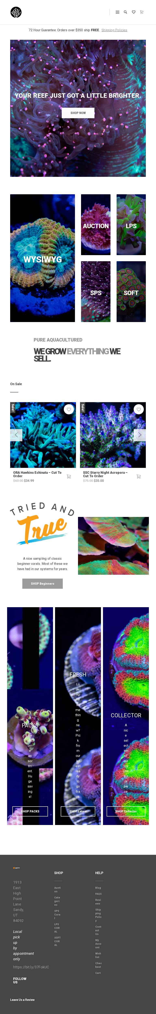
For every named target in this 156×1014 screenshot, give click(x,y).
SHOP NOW (78, 113)
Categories (57, 901)
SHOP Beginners (42, 583)
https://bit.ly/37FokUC (31, 967)
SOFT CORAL (57, 941)
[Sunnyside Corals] (16, 12)
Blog (98, 887)
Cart (98, 973)
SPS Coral (57, 915)
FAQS (98, 894)
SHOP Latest (78, 811)
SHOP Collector (126, 811)
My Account (98, 944)
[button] (69, 477)
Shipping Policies (114, 30)
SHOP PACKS (30, 811)
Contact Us (98, 930)
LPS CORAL (57, 928)
